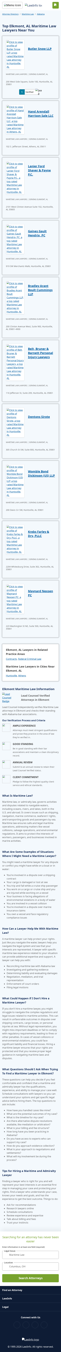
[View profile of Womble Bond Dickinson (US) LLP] (15, 480)
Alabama (41, 14)
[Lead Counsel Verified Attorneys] (10, 697)
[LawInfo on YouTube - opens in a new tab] (35, 1325)
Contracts (11, 659)
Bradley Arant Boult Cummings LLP (40, 290)
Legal (5, 1307)
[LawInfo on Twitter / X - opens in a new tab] (26, 1325)
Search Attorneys (30, 1278)
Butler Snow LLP (40, 49)
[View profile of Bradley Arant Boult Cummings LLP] (15, 297)
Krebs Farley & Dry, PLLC (38, 534)
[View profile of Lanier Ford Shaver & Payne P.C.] (15, 177)
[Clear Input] (55, 1255)
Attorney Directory (10, 14)
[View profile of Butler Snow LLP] (15, 54)
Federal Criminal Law (29, 659)
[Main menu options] (12, 5)
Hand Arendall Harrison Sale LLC (40, 113)
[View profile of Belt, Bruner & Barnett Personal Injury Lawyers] (15, 362)
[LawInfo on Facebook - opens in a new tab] (17, 1325)
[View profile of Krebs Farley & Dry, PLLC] (15, 539)
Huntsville (11, 675)
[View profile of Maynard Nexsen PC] (15, 598)
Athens (22, 675)
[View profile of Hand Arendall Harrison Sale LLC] (15, 119)
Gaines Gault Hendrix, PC (37, 233)
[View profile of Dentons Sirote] (15, 422)
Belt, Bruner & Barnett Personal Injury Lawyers (40, 353)
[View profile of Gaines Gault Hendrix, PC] (15, 238)
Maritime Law (28, 14)
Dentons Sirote (39, 417)
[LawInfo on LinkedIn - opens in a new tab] (44, 1325)
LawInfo (7, 1298)
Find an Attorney (12, 1290)
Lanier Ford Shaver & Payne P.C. (39, 170)
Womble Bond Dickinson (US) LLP (41, 473)
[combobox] (30, 1255)
